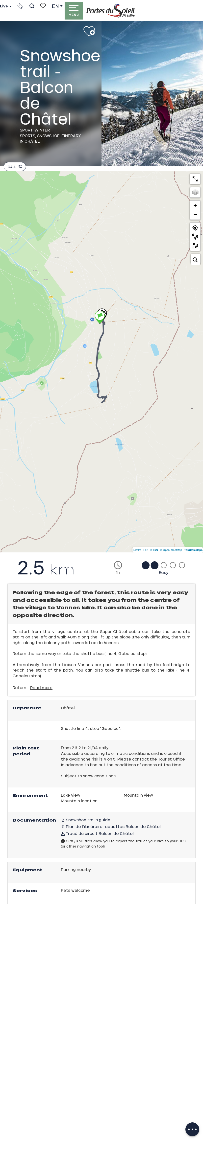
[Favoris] (43, 5)
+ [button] (195, 205)
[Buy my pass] (20, 6)
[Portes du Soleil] (110, 11)
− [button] (195, 214)
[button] (31, 5)
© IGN (154, 550)
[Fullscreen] (195, 178)
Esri (145, 550)
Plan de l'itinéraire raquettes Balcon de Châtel (113, 826)
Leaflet (137, 550)
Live (4, 6)
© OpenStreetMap (171, 550)
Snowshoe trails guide (87, 819)
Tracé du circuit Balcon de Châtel (99, 833)
